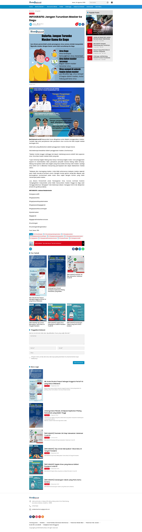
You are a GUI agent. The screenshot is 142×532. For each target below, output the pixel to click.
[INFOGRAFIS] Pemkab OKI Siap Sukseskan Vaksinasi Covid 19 (74, 276)
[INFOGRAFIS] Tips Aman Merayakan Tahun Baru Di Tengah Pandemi (37, 324)
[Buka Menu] (112, 2)
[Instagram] (36, 516)
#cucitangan (38, 234)
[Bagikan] (83, 24)
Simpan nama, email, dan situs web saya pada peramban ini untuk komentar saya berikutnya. (55, 357)
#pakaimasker (64, 238)
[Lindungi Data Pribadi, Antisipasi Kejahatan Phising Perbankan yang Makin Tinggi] (56, 271)
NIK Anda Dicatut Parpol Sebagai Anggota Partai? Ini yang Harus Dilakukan (37, 299)
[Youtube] (39, 516)
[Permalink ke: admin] (31, 24)
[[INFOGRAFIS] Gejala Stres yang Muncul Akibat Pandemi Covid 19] (56, 312)
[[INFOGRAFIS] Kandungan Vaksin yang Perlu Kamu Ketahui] (75, 312)
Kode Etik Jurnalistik (35, 525)
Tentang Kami (33, 523)
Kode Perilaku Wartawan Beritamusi (57, 523)
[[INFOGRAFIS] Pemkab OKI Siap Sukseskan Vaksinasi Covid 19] (75, 264)
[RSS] (42, 516)
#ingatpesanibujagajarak (57, 236)
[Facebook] (73, 249)
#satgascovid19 (76, 238)
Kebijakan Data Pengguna (51, 525)
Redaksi (42, 523)
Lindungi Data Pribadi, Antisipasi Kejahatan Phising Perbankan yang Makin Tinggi (56, 289)
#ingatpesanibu (68, 234)
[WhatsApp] (83, 249)
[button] (107, 2)
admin (34, 23)
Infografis (32, 13)
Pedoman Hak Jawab (92, 523)
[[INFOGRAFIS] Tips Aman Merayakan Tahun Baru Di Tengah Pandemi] (38, 312)
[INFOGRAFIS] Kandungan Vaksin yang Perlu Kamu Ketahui (74, 324)
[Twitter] (76, 249)
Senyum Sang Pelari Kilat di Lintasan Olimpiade (101, 50)
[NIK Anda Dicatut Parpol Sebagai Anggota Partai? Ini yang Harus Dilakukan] (38, 275)
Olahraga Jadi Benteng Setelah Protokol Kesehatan (101, 57)
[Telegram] (79, 249)
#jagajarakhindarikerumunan (49, 238)
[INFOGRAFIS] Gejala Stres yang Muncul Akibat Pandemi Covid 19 (56, 324)
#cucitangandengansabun (53, 234)
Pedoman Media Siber (77, 523)
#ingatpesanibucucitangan (38, 236)
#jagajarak (34, 238)
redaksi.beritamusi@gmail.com (41, 509)
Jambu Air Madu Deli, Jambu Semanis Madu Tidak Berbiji (101, 38)
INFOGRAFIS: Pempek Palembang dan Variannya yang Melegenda (101, 44)
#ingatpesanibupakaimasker (75, 236)
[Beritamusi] (35, 2)
